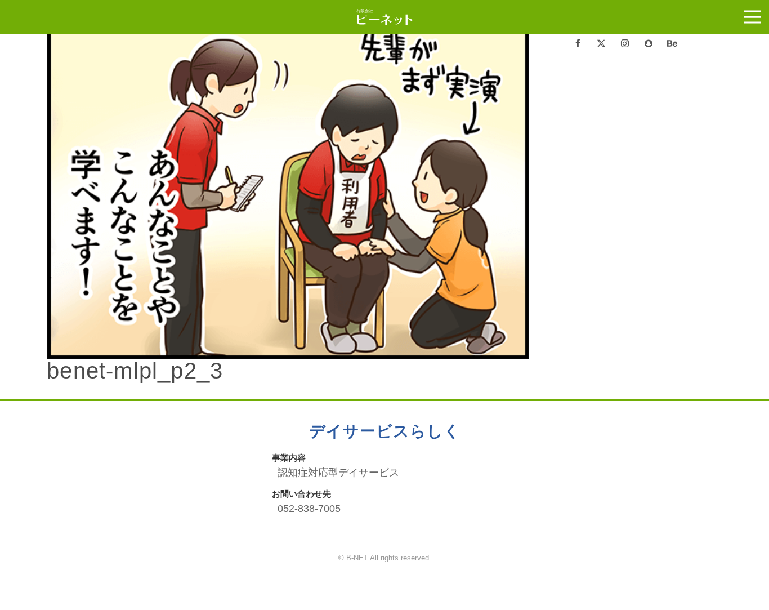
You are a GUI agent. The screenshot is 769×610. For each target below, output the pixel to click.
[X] (601, 44)
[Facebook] (577, 44)
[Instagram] (625, 44)
